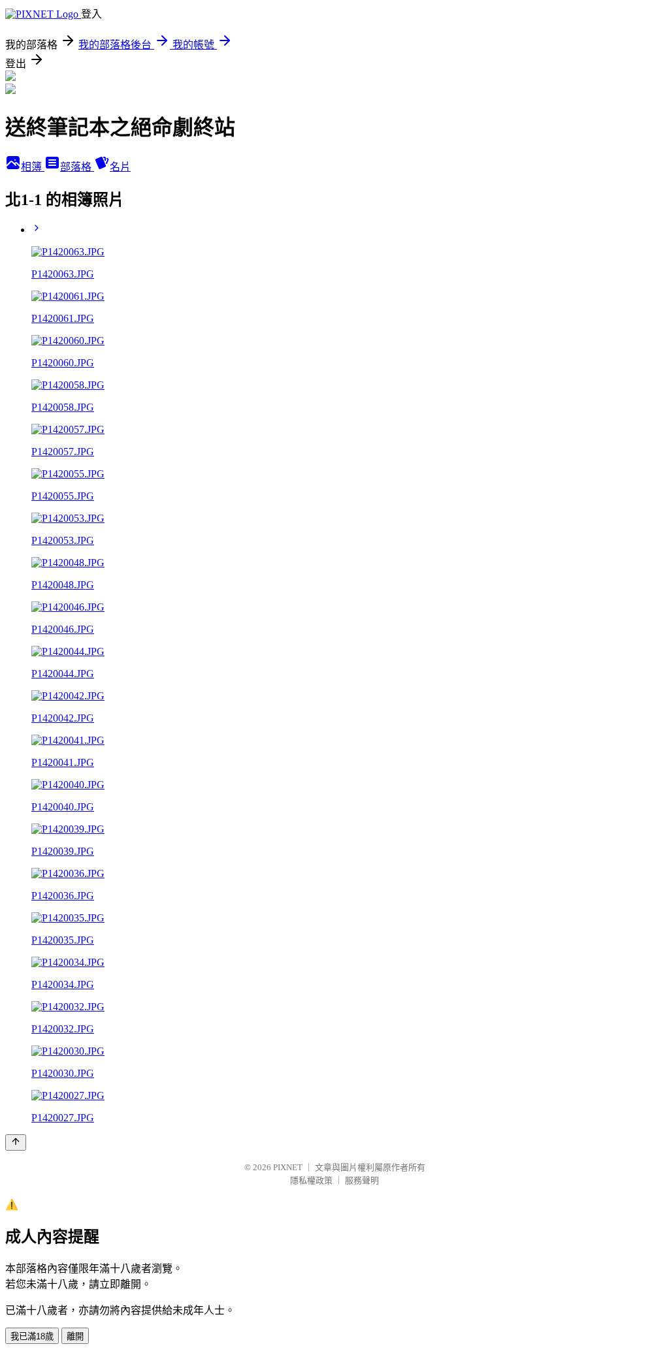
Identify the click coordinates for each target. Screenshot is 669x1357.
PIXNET (287, 1167)
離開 (75, 1336)
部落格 (77, 166)
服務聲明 (362, 1180)
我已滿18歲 (32, 1336)
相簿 (32, 166)
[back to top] (15, 1142)
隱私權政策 (311, 1180)
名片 (120, 166)
